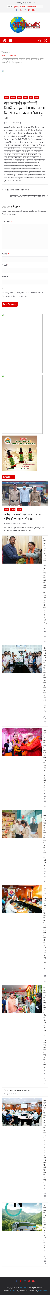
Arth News (25, 123)
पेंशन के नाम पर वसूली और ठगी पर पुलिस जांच (17, 1090)
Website (5, 276)
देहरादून (25, 97)
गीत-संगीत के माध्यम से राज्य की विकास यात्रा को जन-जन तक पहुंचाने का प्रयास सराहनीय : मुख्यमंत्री (44, 678)
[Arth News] (4, 40)
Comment (7, 221)
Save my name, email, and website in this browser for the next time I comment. (23, 294)
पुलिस (31, 97)
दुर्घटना (19, 97)
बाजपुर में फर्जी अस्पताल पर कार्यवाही (17, 189)
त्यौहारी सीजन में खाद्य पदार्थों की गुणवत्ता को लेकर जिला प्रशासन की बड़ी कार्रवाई (44, 839)
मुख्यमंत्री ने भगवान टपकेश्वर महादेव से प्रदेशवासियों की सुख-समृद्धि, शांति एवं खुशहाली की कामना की (44, 760)
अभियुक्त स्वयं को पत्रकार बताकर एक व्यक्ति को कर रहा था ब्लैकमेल (22, 516)
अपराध (6, 97)
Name (5, 253)
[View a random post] (45, 40)
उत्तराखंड (13, 97)
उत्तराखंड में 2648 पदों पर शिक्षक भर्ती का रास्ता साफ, (27, 195)
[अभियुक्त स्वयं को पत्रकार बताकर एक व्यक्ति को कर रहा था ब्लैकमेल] (25, 493)
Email (5, 265)
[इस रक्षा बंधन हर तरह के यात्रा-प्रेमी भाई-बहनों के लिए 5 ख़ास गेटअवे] (22, 1234)
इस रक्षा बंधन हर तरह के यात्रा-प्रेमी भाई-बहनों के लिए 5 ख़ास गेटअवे (44, 1226)
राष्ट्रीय (36, 97)
